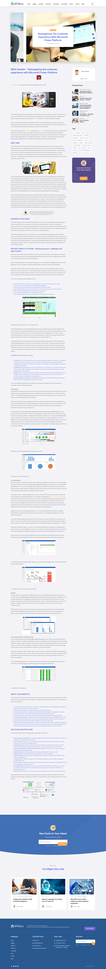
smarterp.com (35, 940)
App (83, 133)
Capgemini (41, 130)
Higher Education (89, 143)
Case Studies (64, 4)
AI (73, 133)
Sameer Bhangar (15, 85)
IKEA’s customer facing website (58, 496)
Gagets (81, 143)
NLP (79, 148)
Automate (87, 135)
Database (75, 143)
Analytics (41, 4)
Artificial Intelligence (77, 135)
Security (75, 150)
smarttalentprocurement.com (39, 948)
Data (90, 140)
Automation (75, 138)
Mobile (74, 148)
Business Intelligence (78, 140)
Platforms (48, 4)
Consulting (56, 4)
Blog (83, 4)
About (71, 4)
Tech (93, 150)
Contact (77, 4)
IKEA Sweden (27, 130)
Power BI (84, 148)
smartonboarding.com (37, 943)
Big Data (82, 138)
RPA (89, 148)
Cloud (86, 140)
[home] (17, 4)
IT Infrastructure (77, 145)
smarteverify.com (36, 945)
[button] (48, 4)
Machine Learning (87, 145)
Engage (34, 4)
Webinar (75, 152)
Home (28, 4)
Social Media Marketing (84, 150)
